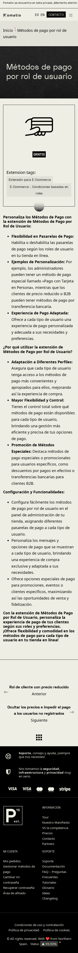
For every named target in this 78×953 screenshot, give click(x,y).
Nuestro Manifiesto (56, 822)
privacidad (55, 772)
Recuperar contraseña (18, 887)
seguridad (51, 769)
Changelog (50, 898)
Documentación (53, 866)
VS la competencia (55, 828)
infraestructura (31, 772)
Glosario (48, 887)
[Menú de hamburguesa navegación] (71, 14)
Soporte (47, 861)
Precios (47, 833)
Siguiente (39, 714)
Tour (45, 817)
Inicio (8, 30)
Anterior (39, 690)
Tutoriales (49, 882)
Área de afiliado (14, 893)
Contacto (48, 838)
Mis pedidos (12, 861)
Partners (48, 844)
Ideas (46, 893)
